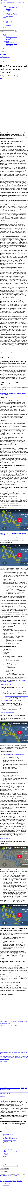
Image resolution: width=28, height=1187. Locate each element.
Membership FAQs (8, 1134)
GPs (7, 23)
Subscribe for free (5, 1168)
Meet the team (9, 10)
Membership (6, 11)
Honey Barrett (3, 700)
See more (2, 1096)
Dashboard (5, 1154)
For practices (9, 16)
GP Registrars (9, 24)
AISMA (14, 700)
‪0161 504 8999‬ (3, 54)
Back (1, 78)
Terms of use (6, 1185)
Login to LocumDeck (5, 684)
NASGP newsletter (8, 1149)
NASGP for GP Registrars (9, 1140)
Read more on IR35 (5, 838)
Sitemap (5, 1156)
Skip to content (3, 0)
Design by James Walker (6, 1181)
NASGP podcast (7, 1137)
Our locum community (11, 7)
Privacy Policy (6, 1183)
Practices (8, 25)
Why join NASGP (10, 13)
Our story (8, 9)
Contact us (5, 1150)
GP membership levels (11, 14)
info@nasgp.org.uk (4, 57)
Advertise (5, 1153)
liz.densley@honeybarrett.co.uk (6, 352)
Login (4, 27)
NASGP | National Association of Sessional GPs (12, 2)
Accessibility (6, 1142)
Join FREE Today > (8, 21)
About (4, 6)
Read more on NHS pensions (7, 712)
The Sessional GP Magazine (10, 1138)
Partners (5, 17)
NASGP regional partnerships (10, 1152)
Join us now (6, 1135)
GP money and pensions (9, 1141)
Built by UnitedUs (17, 1181)
